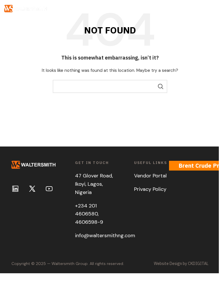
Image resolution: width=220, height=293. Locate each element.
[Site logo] (25, 8)
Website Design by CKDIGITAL (181, 263)
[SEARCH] (160, 86)
